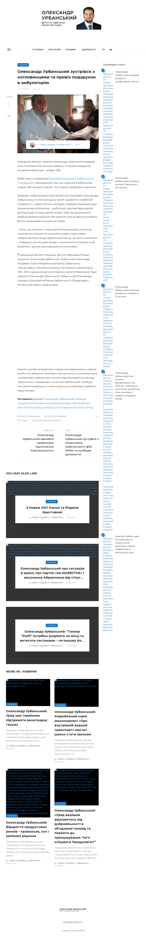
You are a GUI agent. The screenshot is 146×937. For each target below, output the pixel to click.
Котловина (22, 420)
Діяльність (89, 49)
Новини (71, 49)
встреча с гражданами (28, 416)
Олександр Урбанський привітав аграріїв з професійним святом (127, 76)
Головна (38, 49)
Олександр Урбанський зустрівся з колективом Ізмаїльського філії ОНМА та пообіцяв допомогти (82, 445)
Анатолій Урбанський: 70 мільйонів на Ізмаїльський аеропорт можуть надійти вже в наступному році (127, 544)
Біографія (55, 49)
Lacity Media (78, 930)
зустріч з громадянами (55, 416)
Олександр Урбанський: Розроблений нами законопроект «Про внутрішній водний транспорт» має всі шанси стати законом (75, 723)
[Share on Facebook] (9, 116)
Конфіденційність (73, 922)
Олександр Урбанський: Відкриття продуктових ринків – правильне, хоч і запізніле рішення (27, 829)
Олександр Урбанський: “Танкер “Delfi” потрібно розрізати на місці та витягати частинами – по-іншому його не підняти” (52, 636)
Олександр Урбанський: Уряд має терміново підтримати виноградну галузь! (26, 718)
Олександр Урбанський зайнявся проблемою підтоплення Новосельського (38, 443)
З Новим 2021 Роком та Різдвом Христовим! (52, 510)
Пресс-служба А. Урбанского (55, 144)
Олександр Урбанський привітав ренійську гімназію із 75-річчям (127, 292)
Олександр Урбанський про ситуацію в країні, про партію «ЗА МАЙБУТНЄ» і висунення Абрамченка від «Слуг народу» (52, 573)
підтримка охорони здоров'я (46, 420)
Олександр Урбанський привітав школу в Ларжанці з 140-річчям (127, 183)
